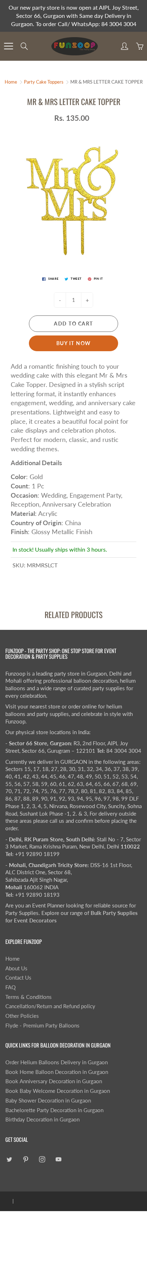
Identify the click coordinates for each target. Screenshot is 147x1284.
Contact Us (18, 978)
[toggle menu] (8, 46)
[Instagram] (42, 1159)
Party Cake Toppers (44, 82)
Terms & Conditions (28, 997)
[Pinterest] (25, 1159)
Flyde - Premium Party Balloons (42, 1025)
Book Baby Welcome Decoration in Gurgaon (57, 1091)
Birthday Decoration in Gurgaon (42, 1119)
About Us (16, 968)
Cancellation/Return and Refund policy (50, 1006)
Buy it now (73, 343)
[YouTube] (58, 1159)
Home (11, 82)
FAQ (10, 987)
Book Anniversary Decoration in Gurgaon (53, 1081)
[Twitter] (9, 1159)
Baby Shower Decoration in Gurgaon (48, 1101)
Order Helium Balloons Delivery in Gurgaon (56, 1062)
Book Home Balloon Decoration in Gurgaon (56, 1072)
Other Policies (22, 1016)
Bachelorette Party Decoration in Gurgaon (54, 1110)
